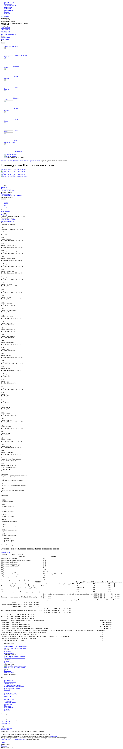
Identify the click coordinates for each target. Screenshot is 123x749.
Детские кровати (18, 161)
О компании (8, 4)
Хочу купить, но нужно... (8, 190)
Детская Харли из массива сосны (14, 658)
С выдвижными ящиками (12, 688)
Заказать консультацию (8, 221)
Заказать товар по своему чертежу (11, 195)
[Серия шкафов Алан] (11, 154)
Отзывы (6, 12)
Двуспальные (8, 683)
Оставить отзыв (5, 552)
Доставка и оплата (10, 5)
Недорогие (7, 696)
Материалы (7, 8)
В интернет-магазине (10, 695)
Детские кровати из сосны (32, 161)
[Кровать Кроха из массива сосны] (63, 666)
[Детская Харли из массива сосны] (63, 656)
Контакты (7, 13)
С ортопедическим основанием (14, 686)
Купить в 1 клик (6, 189)
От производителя (10, 693)
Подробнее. (53, 736)
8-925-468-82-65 (5, 29)
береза (6, 203)
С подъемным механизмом (12, 685)
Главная (3, 161)
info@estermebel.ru (6, 37)
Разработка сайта (6, 739)
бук (5, 205)
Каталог (9, 161)
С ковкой (7, 690)
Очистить (4, 746)
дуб (5, 207)
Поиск (3, 41)
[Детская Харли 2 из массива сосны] (63, 646)
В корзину (4, 187)
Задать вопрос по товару (8, 219)
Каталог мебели (9, 2)
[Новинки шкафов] (10, 156)
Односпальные (9, 680)
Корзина (3, 742)
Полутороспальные (10, 682)
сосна (6, 202)
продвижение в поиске (20, 739)
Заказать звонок (5, 31)
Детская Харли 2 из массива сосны (15, 648)
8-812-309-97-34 (5, 28)
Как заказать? (8, 7)
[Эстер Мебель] (6, 16)
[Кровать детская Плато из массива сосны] (14, 169)
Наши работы (8, 10)
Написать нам (5, 39)
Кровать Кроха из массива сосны (14, 667)
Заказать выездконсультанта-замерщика (8, 33)
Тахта (6, 691)
